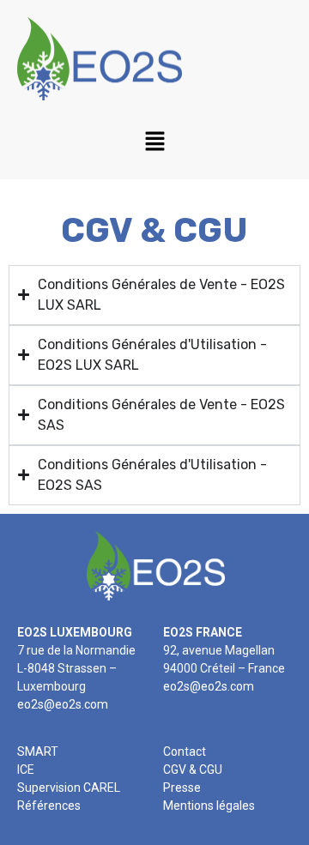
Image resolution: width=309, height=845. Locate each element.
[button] (154, 142)
